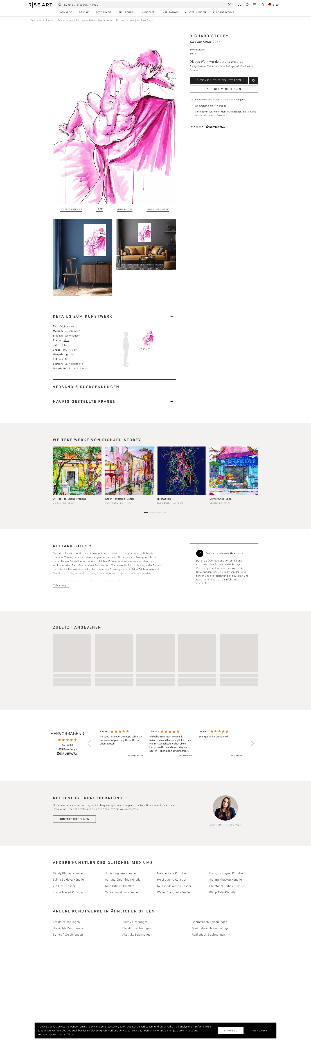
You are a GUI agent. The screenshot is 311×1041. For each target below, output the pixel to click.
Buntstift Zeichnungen (68, 934)
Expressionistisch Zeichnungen (94, 20)
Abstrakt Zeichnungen (137, 934)
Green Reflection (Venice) (120, 498)
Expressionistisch (69, 335)
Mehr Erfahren (66, 1034)
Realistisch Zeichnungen (208, 934)
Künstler (148, 12)
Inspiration (170, 12)
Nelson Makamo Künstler (174, 886)
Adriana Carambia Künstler (123, 879)
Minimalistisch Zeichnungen (211, 928)
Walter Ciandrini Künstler (174, 892)
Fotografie (103, 12)
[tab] (114, 316)
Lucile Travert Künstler (68, 892)
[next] (254, 472)
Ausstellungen (195, 12)
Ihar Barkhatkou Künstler (226, 879)
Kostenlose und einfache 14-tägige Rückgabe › (220, 99)
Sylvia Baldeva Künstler (69, 879)
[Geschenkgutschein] (254, 4)
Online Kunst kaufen (42, 20)
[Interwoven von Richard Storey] (181, 471)
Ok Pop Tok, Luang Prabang (69, 498)
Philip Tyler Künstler (222, 892)
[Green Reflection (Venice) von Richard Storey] (129, 471)
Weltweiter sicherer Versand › (211, 105)
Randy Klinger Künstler (68, 873)
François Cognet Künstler (226, 873)
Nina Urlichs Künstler (119, 886)
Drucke (84, 12)
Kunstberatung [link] (223, 12)
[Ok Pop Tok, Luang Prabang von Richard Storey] (77, 471)
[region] (171, 743)
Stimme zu (230, 1030)
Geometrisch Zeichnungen (209, 922)
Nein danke (260, 1030)
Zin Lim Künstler (64, 886)
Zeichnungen (65, 20)
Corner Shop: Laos (220, 498)
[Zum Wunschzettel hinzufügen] (253, 80)
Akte (66, 340)
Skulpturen (127, 12)
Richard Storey (125, 20)
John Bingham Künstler (121, 873)
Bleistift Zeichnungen (136, 928)
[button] (90, 744)
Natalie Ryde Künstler (171, 873)
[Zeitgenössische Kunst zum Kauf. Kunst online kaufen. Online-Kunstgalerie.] (40, 5)
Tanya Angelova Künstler (122, 892)
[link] (229, 4)
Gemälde (66, 12)
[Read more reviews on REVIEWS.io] (67, 754)
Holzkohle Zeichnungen (69, 928)
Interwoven (164, 498)
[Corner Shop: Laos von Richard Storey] (233, 471)
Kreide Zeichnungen (66, 922)
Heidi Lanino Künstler (171, 879)
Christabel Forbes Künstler (227, 886)
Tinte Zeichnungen (135, 922)
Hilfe (99, 209)
